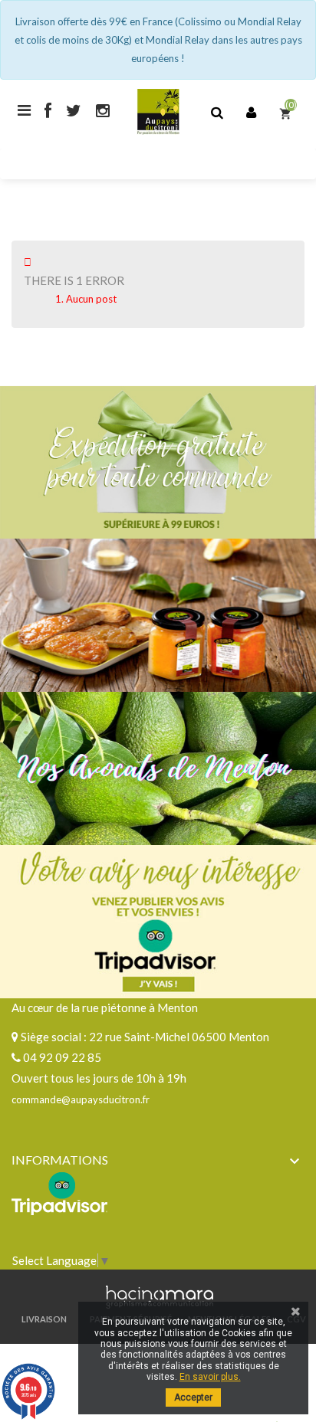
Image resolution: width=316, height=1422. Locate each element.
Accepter (193, 1397)
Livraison (44, 1319)
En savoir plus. (210, 1376)
